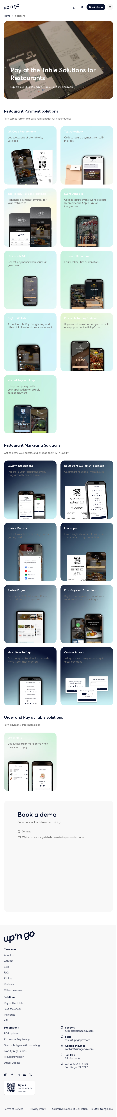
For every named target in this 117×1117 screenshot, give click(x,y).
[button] (110, 7)
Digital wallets (12, 1062)
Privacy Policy (38, 1108)
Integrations (11, 1027)
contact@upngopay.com (79, 1049)
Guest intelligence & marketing (22, 1045)
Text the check (12, 1008)
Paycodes (9, 1014)
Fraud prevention (14, 1056)
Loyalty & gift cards (15, 1050)
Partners (9, 984)
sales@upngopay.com (77, 1040)
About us (9, 955)
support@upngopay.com (79, 1030)
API (6, 1020)
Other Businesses (14, 990)
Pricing (8, 978)
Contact (9, 960)
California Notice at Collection (69, 1108)
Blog (6, 966)
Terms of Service (13, 1108)
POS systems (11, 1033)
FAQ (6, 972)
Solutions (9, 997)
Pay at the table (13, 1003)
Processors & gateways (17, 1039)
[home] (12, 7)
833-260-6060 (73, 1058)
